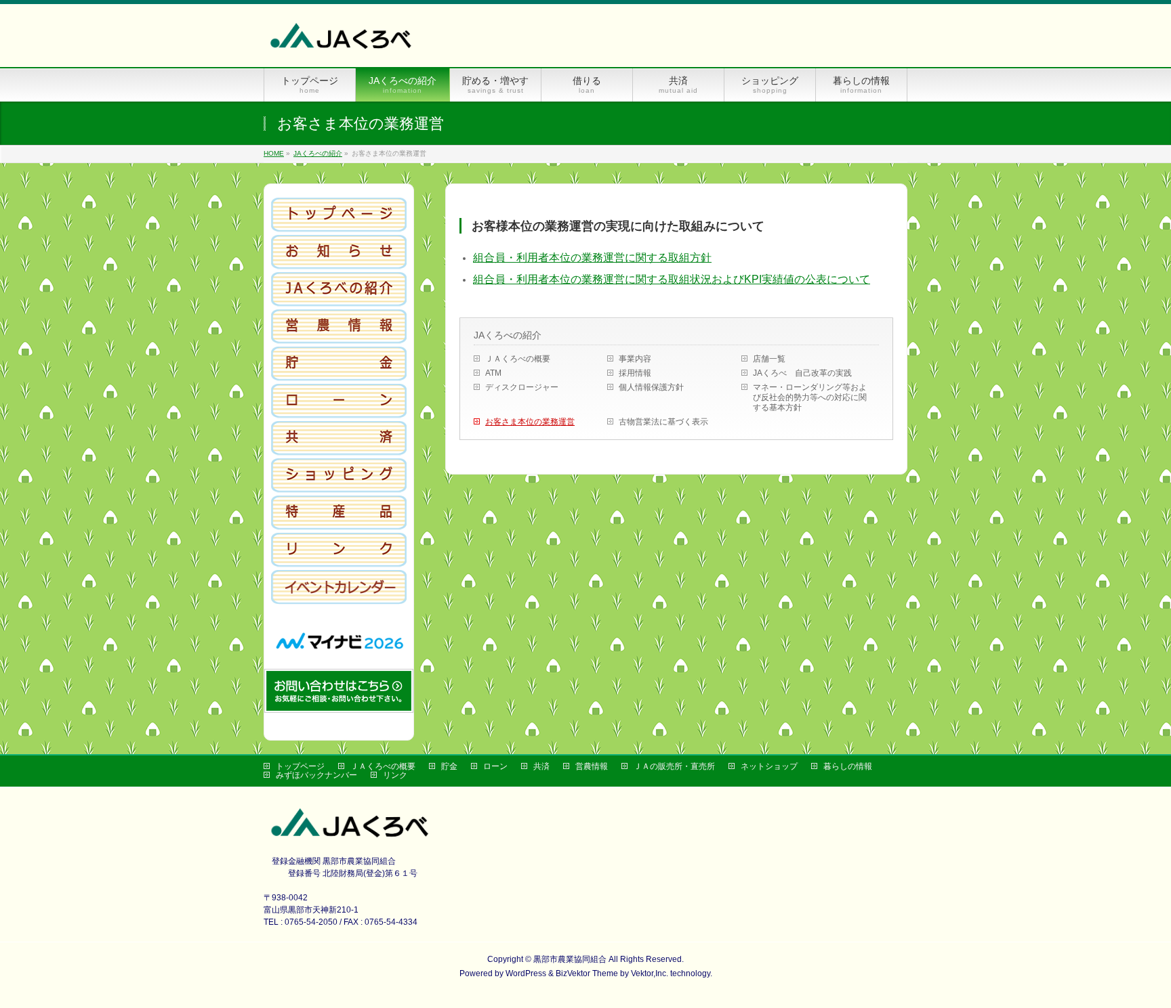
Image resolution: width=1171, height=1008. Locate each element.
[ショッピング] (339, 488)
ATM (493, 373)
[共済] (339, 450)
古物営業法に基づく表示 (663, 421)
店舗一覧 (769, 359)
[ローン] (339, 413)
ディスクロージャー (521, 387)
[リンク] (339, 562)
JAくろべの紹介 (317, 153)
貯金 (449, 766)
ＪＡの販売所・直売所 (674, 766)
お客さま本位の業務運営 (530, 421)
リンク (395, 775)
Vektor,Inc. (649, 973)
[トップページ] (339, 227)
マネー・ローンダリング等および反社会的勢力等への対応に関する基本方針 (810, 397)
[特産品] (339, 525)
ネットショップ (769, 766)
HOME (274, 153)
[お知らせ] (339, 264)
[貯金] (339, 376)
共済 (541, 766)
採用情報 (635, 373)
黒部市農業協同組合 (570, 959)
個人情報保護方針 (651, 387)
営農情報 (591, 766)
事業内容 (635, 359)
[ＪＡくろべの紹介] (339, 302)
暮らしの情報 (847, 766)
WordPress (526, 973)
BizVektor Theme (587, 973)
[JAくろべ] (343, 41)
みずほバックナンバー (316, 775)
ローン (495, 766)
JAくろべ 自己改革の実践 (802, 373)
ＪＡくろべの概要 (517, 359)
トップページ (300, 766)
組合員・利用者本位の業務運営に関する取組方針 (592, 257)
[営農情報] (339, 339)
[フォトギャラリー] (339, 599)
